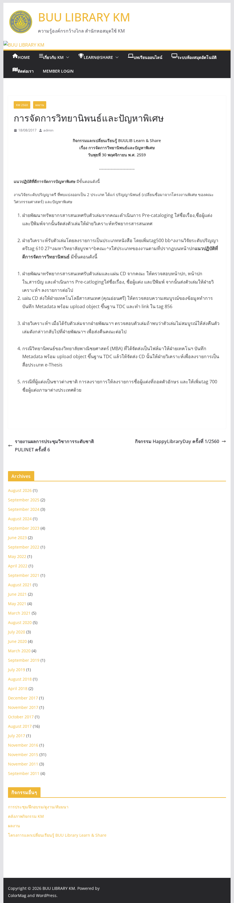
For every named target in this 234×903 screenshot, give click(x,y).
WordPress (46, 895)
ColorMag (17, 895)
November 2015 (23, 754)
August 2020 (20, 622)
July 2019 (16, 669)
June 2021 (17, 594)
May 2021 (17, 603)
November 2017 (23, 707)
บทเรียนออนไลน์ (148, 57)
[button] (66, 57)
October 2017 (21, 716)
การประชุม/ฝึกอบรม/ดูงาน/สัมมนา (38, 807)
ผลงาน (39, 105)
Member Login (58, 71)
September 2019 (23, 660)
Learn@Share (98, 57)
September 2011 (23, 773)
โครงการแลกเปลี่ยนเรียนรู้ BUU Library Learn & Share (57, 835)
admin (48, 130)
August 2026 (20, 490)
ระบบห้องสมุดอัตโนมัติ (197, 57)
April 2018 (17, 688)
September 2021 (23, 575)
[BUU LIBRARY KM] (23, 45)
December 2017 (23, 698)
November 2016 (23, 745)
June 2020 (17, 641)
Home (24, 57)
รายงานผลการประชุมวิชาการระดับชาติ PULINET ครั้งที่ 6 (54, 445)
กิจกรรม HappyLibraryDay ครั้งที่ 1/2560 (177, 441)
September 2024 (23, 509)
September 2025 (23, 500)
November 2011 (23, 764)
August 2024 (20, 518)
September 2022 (23, 547)
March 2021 (19, 613)
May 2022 (17, 556)
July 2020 (16, 632)
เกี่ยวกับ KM (53, 57)
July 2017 (16, 735)
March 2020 (19, 650)
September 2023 (23, 528)
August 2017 (20, 726)
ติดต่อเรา (26, 71)
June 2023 (17, 537)
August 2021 (20, 584)
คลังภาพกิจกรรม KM (26, 816)
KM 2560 (22, 105)
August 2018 (20, 679)
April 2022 (17, 566)
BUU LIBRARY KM (84, 17)
